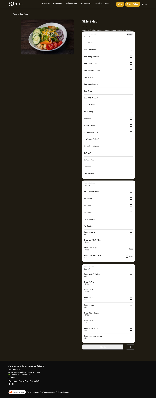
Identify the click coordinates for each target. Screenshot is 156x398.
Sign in (144, 4)
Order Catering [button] (71, 3)
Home (15, 14)
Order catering (35, 381)
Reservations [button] (57, 3)
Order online (23, 381)
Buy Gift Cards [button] (85, 3)
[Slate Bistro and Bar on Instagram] (12, 384)
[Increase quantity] (133, 347)
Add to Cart (103, 347)
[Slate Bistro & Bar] (15, 4)
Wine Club (98, 3)
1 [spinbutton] (130, 347)
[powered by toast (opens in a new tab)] (17, 392)
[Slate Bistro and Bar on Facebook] (9, 384)
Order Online (132, 4)
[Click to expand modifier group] (131, 249)
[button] (108, 3)
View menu (12, 381)
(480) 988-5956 (14, 370)
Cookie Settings (63, 392)
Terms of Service (33, 392)
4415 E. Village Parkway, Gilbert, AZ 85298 (24, 372)
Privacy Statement (48, 392)
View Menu (45, 3)
